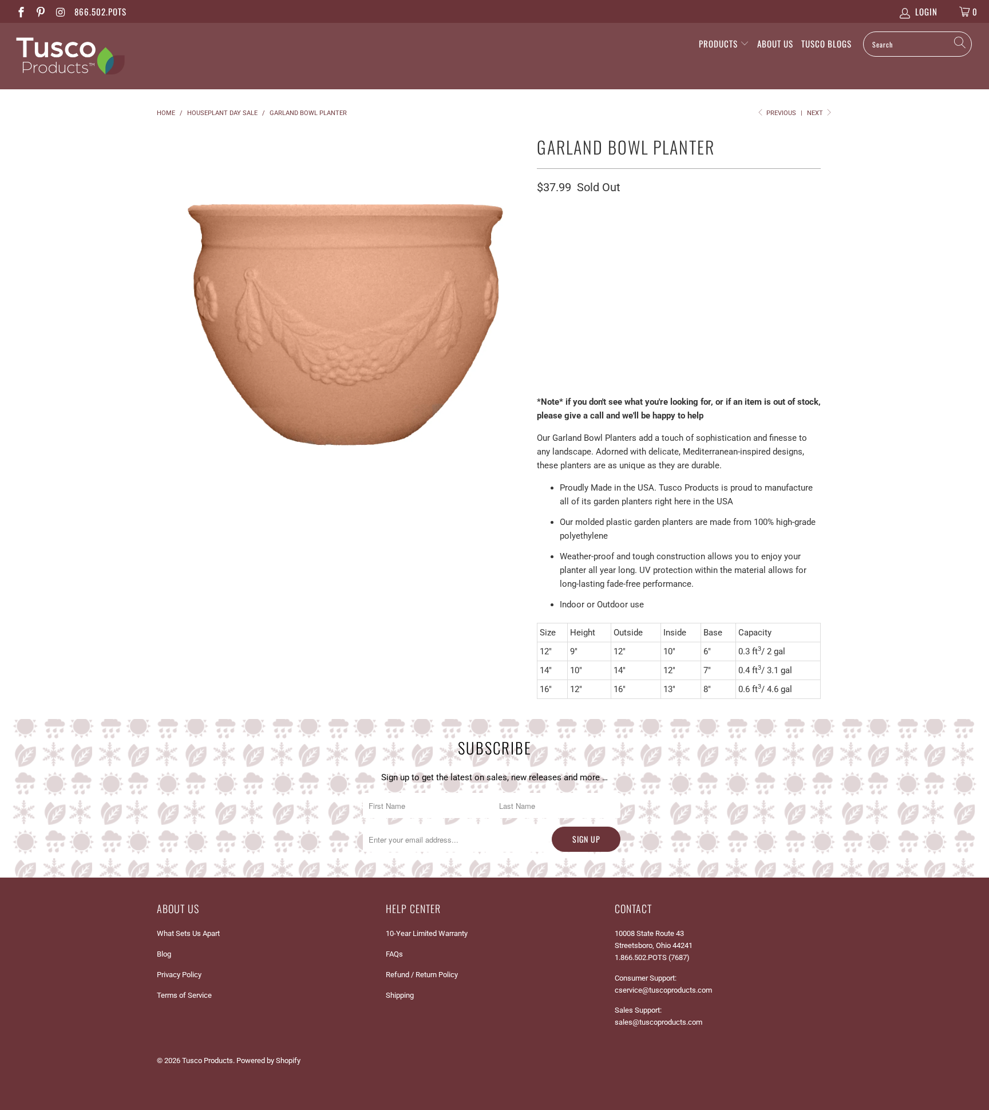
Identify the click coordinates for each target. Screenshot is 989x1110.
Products (719, 43)
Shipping (400, 995)
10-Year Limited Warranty (427, 933)
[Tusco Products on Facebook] (20, 11)
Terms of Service (184, 995)
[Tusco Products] (84, 56)
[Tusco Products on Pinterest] (40, 11)
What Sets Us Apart (188, 933)
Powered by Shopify (268, 1060)
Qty (544, 347)
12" (549, 265)
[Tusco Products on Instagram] (60, 11)
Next (816, 113)
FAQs (394, 954)
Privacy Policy (179, 974)
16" (606, 265)
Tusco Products (207, 1060)
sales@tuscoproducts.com (658, 1022)
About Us (775, 43)
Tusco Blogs (826, 43)
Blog (164, 954)
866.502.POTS (100, 11)
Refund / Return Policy (422, 974)
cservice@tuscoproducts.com (663, 990)
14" (577, 265)
